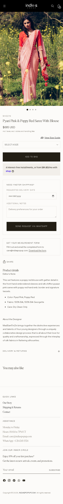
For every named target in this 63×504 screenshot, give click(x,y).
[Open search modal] (52, 6)
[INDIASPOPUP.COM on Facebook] (4, 481)
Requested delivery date (21, 190)
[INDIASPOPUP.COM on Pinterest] (14, 481)
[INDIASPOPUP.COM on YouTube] (24, 481)
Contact (6, 412)
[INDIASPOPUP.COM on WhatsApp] (19, 481)
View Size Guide (52, 137)
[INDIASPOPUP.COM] (31, 6)
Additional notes (16, 203)
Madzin (7, 116)
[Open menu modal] (4, 6)
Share (10, 262)
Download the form (37, 250)
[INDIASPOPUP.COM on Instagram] (9, 481)
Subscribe (54, 470)
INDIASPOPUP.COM (27, 493)
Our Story (7, 402)
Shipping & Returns (12, 407)
